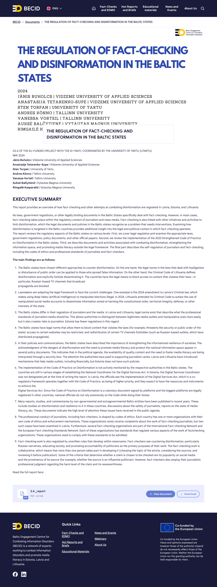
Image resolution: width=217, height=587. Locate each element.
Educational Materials (75, 551)
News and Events (171, 8)
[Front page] (93, 8)
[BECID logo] (26, 8)
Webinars (100, 539)
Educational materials (150, 8)
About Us (190, 8)
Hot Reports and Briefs (129, 8)
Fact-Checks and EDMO (108, 8)
